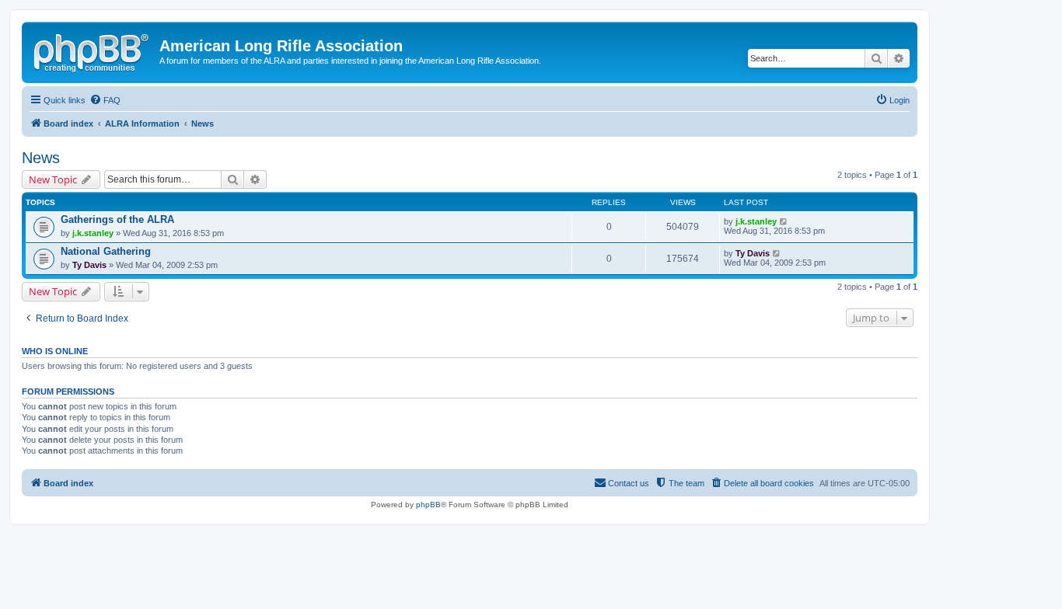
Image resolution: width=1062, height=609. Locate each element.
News (41, 157)
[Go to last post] (784, 221)
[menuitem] (105, 100)
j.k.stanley (93, 233)
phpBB (428, 504)
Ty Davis (89, 265)
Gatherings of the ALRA (117, 219)
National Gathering (106, 251)
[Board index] (92, 50)
